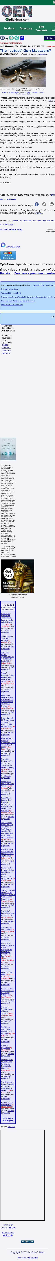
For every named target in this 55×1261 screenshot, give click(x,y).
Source (24, 94)
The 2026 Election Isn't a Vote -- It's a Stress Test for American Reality (7, 763)
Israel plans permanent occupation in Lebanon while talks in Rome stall (7, 619)
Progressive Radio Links (8, 1234)
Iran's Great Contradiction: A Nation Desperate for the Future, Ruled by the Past (7, 949)
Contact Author (13, 246)
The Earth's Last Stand (9, 289)
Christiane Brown (14, 92)
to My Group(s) (7, 224)
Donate (5, 273)
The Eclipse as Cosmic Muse (6, 928)
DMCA (29, 94)
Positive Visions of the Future (7, 1103)
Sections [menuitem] (9, 28)
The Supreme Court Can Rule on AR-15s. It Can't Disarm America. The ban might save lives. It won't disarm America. (7, 830)
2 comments (42, 54)
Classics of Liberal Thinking (8, 1226)
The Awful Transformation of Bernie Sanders (7, 1010)
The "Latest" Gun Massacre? (25, 50)
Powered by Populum (27, 1257)
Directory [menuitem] (26, 28)
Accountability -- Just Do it (11, 293)
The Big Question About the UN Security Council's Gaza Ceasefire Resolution (8, 894)
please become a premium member (6, 349)
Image (4, 92)
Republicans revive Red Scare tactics (7, 784)
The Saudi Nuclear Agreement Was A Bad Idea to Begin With (7, 656)
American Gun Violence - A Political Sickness (18, 301)
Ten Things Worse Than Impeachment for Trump (6, 1030)
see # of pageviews (6, 631)
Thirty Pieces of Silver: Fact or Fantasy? (7, 638)
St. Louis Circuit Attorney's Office (34, 92)
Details (18, 94)
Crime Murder (25, 220)
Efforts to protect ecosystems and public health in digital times (7, 852)
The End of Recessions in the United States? (8, 913)
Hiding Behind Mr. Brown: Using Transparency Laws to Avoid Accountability (7, 722)
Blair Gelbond (6, 1107)
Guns (34, 220)
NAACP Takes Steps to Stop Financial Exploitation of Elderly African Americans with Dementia (7, 804)
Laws (39, 220)
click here (11, 1127)
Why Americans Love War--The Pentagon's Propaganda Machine (7, 1064)
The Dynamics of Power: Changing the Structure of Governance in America (8, 1086)
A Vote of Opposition (5, 1046)
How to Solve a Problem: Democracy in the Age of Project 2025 (8, 742)
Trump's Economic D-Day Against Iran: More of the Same (7, 677)
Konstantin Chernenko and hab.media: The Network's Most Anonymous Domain (7, 700)
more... (39, 213)
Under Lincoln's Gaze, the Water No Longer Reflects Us (7, 991)
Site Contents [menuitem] (41, 28)
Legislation (46, 220)
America (16, 220)
